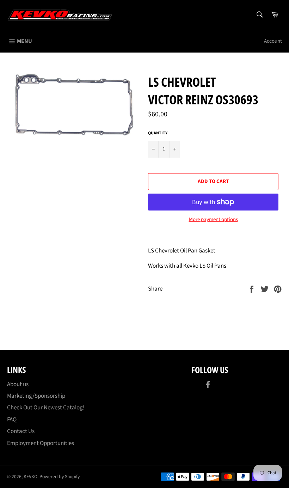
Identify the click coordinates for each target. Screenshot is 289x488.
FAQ (12, 419)
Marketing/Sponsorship (36, 396)
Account (273, 41)
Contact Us (21, 431)
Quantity (157, 133)
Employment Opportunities (40, 443)
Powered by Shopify (59, 476)
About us (18, 384)
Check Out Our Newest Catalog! (46, 407)
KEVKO (30, 476)
